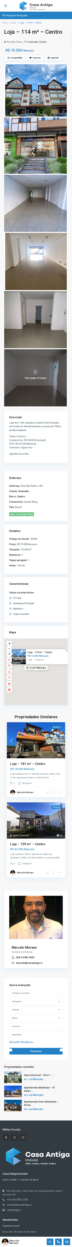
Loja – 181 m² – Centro (27, 764)
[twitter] (14, 1137)
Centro (43, 42)
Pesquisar (36, 1051)
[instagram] (23, 1137)
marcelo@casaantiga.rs (29, 963)
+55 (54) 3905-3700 (17, 1199)
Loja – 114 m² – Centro (40, 652)
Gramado (33, 42)
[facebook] (6, 1137)
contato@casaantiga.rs (19, 1204)
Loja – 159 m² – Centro (27, 844)
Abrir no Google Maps (21, 514)
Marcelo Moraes (25, 792)
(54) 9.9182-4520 (25, 957)
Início (5, 23)
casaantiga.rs (14, 1210)
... (50, 777)
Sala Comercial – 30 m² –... (39, 1075)
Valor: (31, 1042)
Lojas (13, 23)
